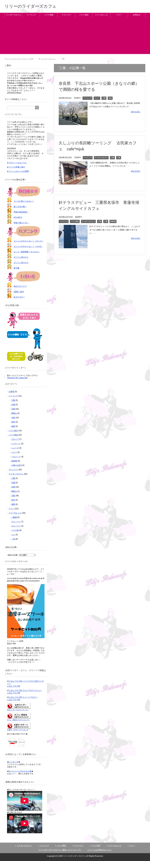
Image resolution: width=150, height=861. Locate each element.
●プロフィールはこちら (17, 163)
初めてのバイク (20, 286)
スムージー (16, 526)
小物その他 (16, 465)
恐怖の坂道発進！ (21, 212)
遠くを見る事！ (20, 207)
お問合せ (136, 15)
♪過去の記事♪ (12, 555)
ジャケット (16, 444)
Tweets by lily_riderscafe (17, 378)
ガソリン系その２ (21, 263)
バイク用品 (48, 15)
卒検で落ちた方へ (21, 223)
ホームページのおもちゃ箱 (20, 771)
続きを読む (136, 112)
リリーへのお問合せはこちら (99, 850)
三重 (104, 98)
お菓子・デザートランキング (17, 730)
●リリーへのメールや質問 (18, 171)
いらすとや (13, 762)
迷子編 (16, 268)
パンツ (14, 452)
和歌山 (14, 413)
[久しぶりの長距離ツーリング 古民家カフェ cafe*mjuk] (73, 183)
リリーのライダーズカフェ (30, 6)
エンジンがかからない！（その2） (28, 246)
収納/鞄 (113, 221)
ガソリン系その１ (21, 257)
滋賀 (13, 426)
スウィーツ (16, 522)
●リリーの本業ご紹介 (16, 167)
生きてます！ (19, 297)
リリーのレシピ (101, 15)
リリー (119, 15)
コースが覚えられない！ (24, 201)
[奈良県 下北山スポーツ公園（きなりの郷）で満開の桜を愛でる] (73, 123)
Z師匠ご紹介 (19, 292)
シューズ (15, 448)
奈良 (110, 98)
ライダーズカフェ (13, 15)
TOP (20, 59)
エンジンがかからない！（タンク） (29, 241)
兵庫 (13, 409)
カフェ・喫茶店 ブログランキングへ (18, 720)
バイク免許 (84, 15)
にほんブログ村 (13, 686)
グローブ (15, 439)
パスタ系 (15, 530)
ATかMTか (18, 217)
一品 (13, 539)
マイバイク (66, 15)
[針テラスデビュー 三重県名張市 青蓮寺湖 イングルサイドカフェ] (73, 246)
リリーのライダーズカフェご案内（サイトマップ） (60, 850)
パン (13, 535)
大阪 (13, 418)
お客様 (11, 392)
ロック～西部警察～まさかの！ (27, 252)
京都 (13, 405)
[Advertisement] (75, 37)
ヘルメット (16, 457)
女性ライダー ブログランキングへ (17, 710)
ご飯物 (14, 517)
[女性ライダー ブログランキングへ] (18, 708)
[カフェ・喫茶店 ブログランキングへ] (18, 718)
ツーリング (31, 15)
